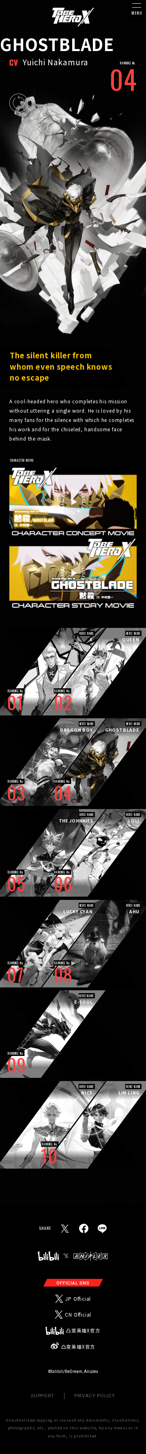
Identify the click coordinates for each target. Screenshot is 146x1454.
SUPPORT (42, 1396)
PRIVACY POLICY (94, 1396)
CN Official (78, 1314)
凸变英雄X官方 (83, 1330)
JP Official (78, 1299)
